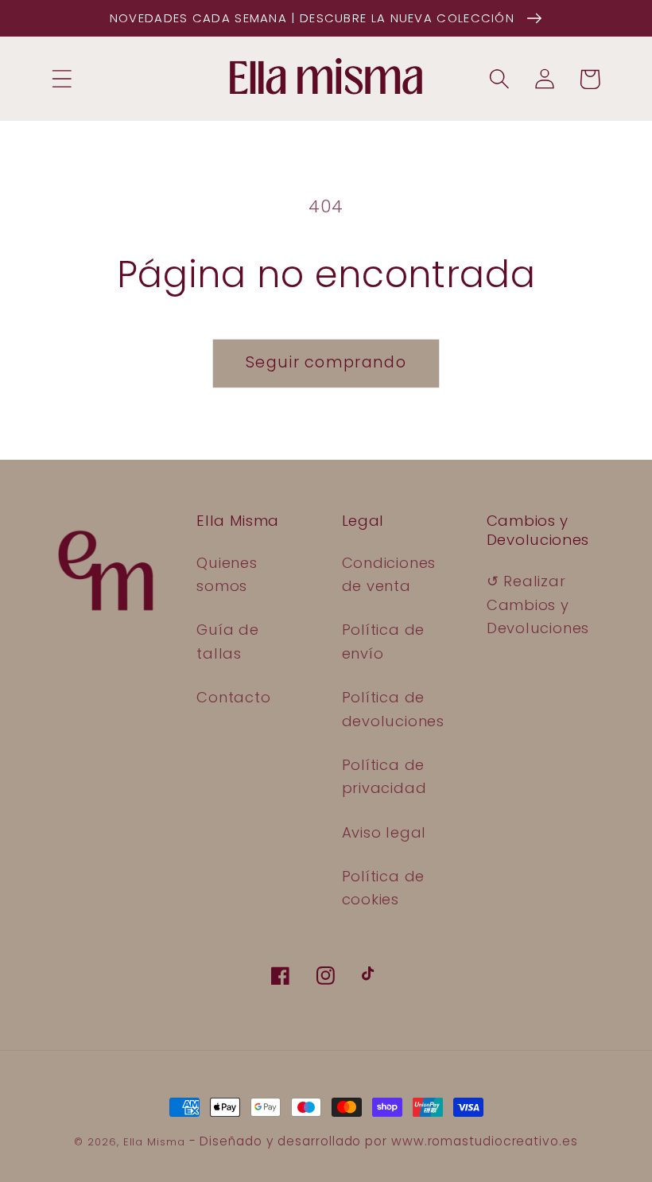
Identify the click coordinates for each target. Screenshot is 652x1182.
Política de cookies (383, 887)
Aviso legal (384, 832)
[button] (61, 79)
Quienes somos (226, 574)
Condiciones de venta (389, 574)
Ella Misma (154, 1141)
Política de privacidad (384, 776)
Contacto (233, 697)
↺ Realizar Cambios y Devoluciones (538, 604)
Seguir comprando (326, 362)
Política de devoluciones (393, 708)
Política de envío (383, 641)
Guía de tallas (227, 641)
